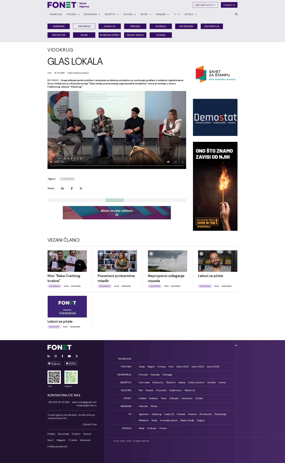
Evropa (162, 366)
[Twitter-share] (81, 188)
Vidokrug (84, 26)
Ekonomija (63, 433)
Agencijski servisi (204, 4)
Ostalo (199, 398)
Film (141, 390)
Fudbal (142, 398)
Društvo (76, 433)
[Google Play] (54, 363)
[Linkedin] (49, 356)
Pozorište (161, 390)
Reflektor (58, 35)
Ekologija (167, 374)
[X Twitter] (76, 356)
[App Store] (71, 363)
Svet (171, 366)
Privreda (143, 374)
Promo (163, 428)
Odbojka (174, 398)
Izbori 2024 (198, 366)
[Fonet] (68, 5)
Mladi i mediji (135, 35)
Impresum (85, 440)
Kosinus (161, 26)
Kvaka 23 (109, 26)
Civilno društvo (196, 382)
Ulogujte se (229, 4)
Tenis (163, 398)
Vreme (222, 382)
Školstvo (171, 382)
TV (129, 414)
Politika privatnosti (57, 446)
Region (151, 366)
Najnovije (124, 358)
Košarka (153, 398)
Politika (51, 433)
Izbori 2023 (182, 366)
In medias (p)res (109, 35)
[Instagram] (55, 356)
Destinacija (211, 26)
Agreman (58, 26)
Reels (141, 428)
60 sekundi (186, 26)
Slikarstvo (190, 390)
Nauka (182, 382)
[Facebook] (62, 356)
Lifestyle (143, 406)
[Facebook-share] (72, 188)
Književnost (176, 390)
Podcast (152, 428)
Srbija (142, 366)
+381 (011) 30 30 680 (59, 402)
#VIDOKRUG (67, 179)
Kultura (87, 433)
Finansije (155, 374)
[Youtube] (69, 356)
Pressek (135, 26)
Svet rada (144, 382)
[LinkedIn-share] (62, 188)
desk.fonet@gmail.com (84, 402)
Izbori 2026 (213, 366)
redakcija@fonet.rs (86, 405)
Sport (51, 440)
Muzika (149, 390)
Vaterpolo (187, 398)
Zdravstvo (157, 382)
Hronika (211, 382)
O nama (73, 440)
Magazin (61, 440)
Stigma (160, 35)
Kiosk (84, 35)
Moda (154, 406)
